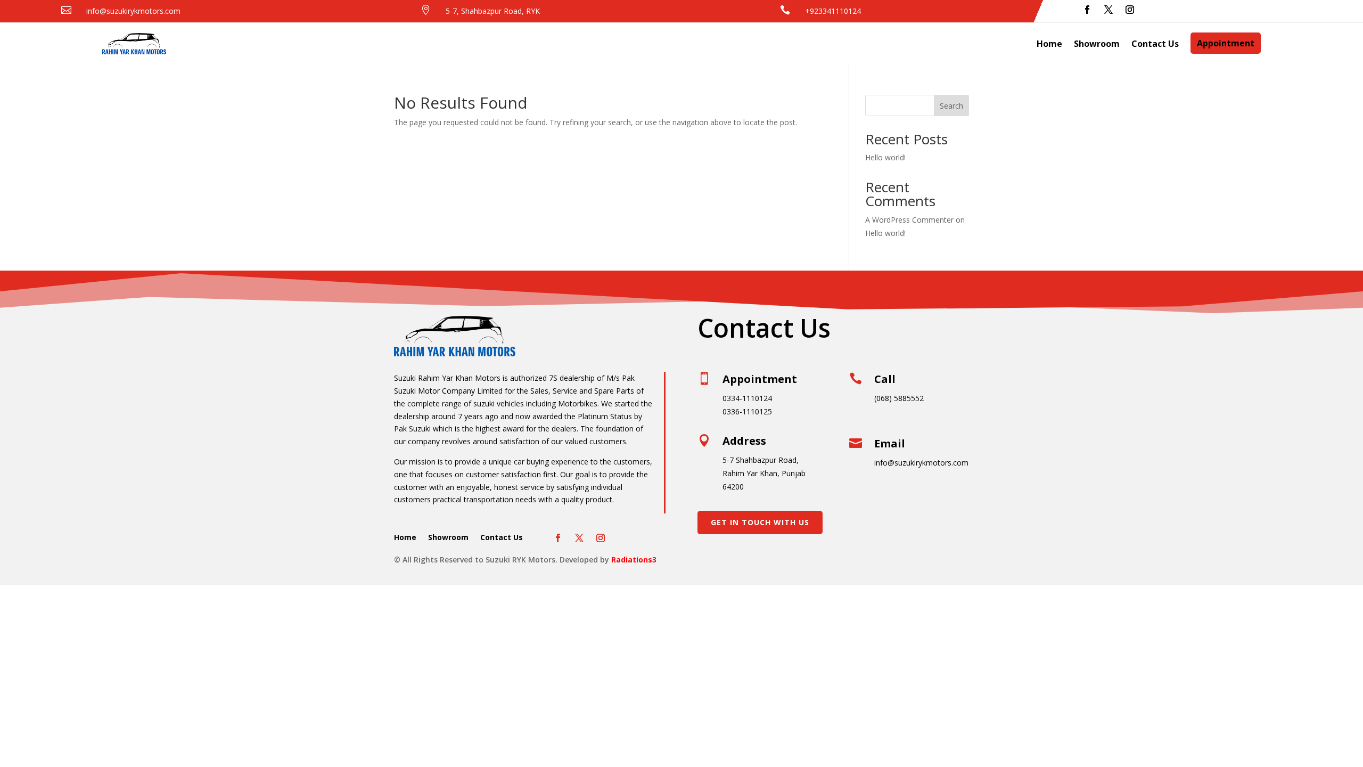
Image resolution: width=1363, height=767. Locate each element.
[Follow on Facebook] (1087, 9)
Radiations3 (633, 559)
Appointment (1225, 43)
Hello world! (885, 157)
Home (1049, 44)
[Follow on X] (1108, 9)
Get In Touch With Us (760, 522)
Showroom (1097, 44)
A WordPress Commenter (909, 220)
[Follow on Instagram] (1129, 9)
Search (951, 106)
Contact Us (1155, 44)
